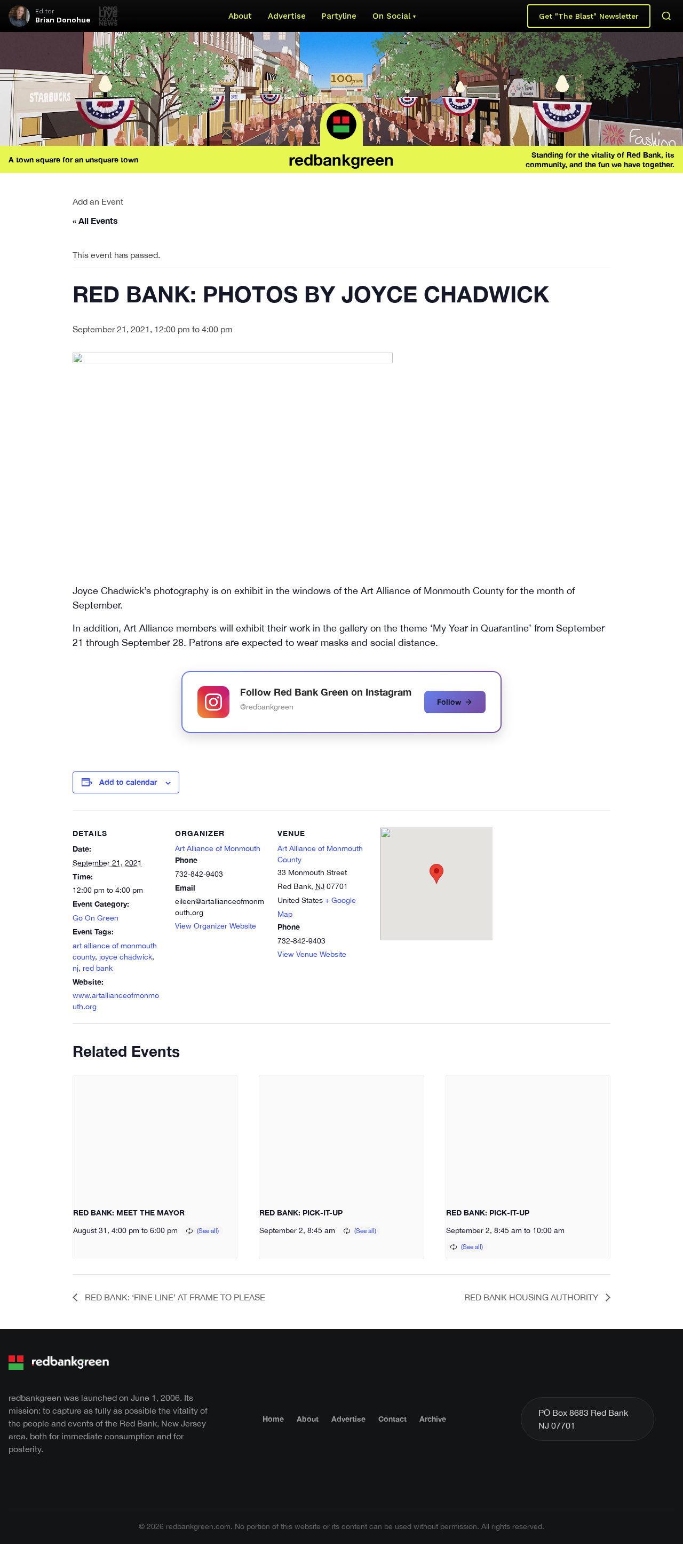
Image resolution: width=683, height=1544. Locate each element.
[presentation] (155, 1136)
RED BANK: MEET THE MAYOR (129, 1212)
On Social (391, 16)
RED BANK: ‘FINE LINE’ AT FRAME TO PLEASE (174, 1297)
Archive (432, 1418)
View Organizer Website (215, 926)
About (240, 16)
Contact (392, 1418)
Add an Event (98, 201)
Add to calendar (128, 781)
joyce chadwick (125, 957)
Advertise (287, 16)
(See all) (208, 1231)
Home (273, 1418)
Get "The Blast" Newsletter (589, 16)
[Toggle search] (666, 16)
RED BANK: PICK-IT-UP (301, 1212)
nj (75, 968)
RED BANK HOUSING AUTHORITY (532, 1297)
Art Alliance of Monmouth (217, 848)
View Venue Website (311, 954)
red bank (98, 968)
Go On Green (95, 918)
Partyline (339, 16)
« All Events (95, 220)
